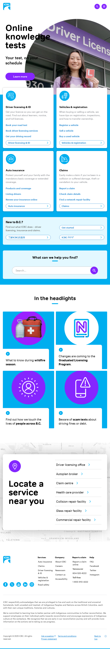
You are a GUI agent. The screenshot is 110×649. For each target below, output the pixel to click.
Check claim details (69, 194)
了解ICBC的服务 (16, 237)
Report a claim (67, 188)
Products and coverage (18, 188)
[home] (6, 559)
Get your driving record (18, 136)
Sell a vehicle (66, 130)
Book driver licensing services (22, 130)
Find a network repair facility (74, 199)
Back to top (97, 637)
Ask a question (47, 636)
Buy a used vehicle (69, 136)
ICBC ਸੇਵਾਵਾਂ (68, 237)
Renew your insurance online (21, 199)
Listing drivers (13, 194)
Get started (68, 227)
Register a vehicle (68, 125)
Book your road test (16, 125)
